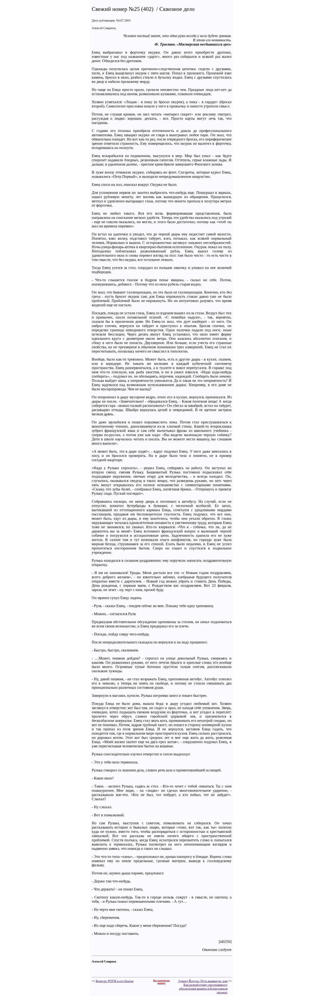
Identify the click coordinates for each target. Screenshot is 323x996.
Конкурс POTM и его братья (114, 981)
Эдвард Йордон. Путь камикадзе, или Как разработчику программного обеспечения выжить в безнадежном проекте (202, 986)
